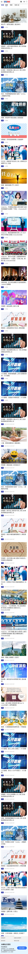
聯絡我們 (3, 938)
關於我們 (3, 940)
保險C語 (17, 5)
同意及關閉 (21, 948)
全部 (6, 5)
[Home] (7, 1)
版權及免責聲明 (17, 938)
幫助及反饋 (16, 940)
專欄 (11, 5)
